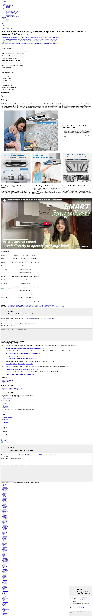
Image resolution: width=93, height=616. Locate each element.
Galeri (7, 19)
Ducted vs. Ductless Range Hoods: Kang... (12, 389)
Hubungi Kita (6, 21)
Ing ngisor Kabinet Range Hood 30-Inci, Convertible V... (22, 369)
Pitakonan (8, 7)
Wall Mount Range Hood (11, 12)
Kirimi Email (3, 440)
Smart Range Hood (10, 10)
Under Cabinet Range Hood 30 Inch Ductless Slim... (20, 374)
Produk (4, 8)
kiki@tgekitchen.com (7, 398)
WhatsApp (6, 442)
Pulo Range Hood (10, 15)
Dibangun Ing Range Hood (12, 13)
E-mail (4, 414)
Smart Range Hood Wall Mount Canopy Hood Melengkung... (23, 353)
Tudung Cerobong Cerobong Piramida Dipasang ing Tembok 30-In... (25, 348)
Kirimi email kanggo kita (6, 76)
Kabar (4, 17)
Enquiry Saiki (3, 403)
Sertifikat (8, 6)
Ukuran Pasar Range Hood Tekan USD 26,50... (13, 388)
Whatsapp (5, 422)
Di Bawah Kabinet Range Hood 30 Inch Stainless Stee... (21, 358)
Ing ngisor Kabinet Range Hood (13, 11)
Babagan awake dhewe (8, 5)
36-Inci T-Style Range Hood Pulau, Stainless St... (19, 364)
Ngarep (4, 4)
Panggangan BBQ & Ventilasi (12, 16)
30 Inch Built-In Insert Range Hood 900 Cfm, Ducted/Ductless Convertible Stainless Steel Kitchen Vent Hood (30, 305)
